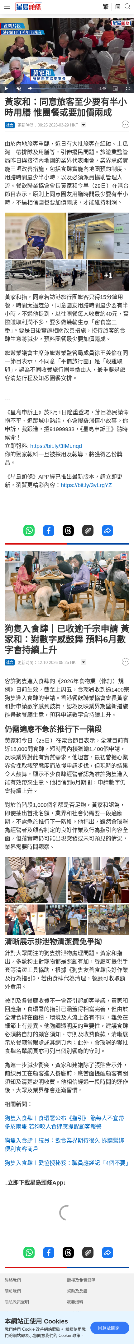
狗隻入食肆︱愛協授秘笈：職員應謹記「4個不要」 (68, 1163)
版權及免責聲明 (81, 1280)
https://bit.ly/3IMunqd (56, 446)
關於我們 (13, 1291)
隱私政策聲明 (17, 1302)
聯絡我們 (13, 1280)
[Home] (29, 6)
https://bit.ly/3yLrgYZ (86, 485)
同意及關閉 (109, 1327)
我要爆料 (75, 1302)
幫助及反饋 (77, 1291)
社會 (9, 125)
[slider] (60, 88)
